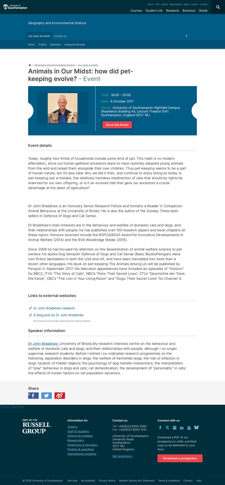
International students (82, 454)
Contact (204, 4)
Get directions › (122, 456)
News (186, 4)
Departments (176, 4)
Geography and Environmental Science (57, 23)
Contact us (60, 36)
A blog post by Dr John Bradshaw (58, 315)
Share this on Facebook (29, 394)
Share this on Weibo (59, 395)
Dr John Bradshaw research (54, 308)
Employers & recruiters (83, 445)
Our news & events (39, 36)
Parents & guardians (81, 449)
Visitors (73, 426)
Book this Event (117, 125)
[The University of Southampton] (15, 7)
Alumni (164, 4)
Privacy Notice (107, 480)
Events (194, 4)
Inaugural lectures (75, 44)
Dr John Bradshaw (43, 344)
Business (189, 10)
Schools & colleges (80, 435)
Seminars (55, 44)
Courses (136, 10)
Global (203, 10)
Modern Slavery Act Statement (137, 480)
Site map (72, 480)
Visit (157, 4)
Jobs (199, 480)
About (150, 4)
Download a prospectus (180, 458)
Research (172, 10)
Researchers (76, 440)
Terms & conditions (169, 480)
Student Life (154, 10)
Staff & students (78, 431)
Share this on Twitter (46, 395)
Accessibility (88, 480)
